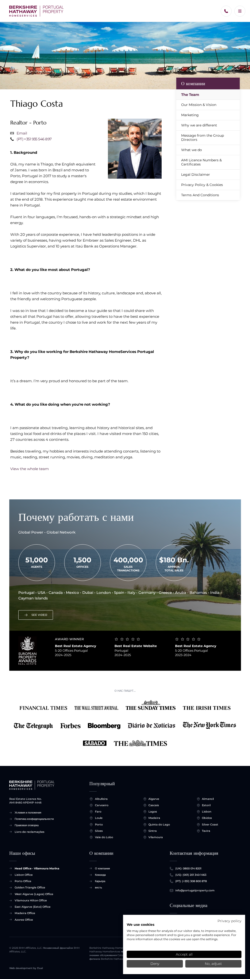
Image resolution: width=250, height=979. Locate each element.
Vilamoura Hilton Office (31, 900)
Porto (99, 824)
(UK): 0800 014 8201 (188, 868)
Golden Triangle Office (30, 887)
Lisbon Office (24, 874)
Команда (100, 874)
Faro (98, 811)
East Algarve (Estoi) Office (33, 906)
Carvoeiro (101, 805)
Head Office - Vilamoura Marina (37, 868)
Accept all (184, 954)
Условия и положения (28, 812)
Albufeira (101, 799)
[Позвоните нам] (226, 11)
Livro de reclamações (29, 832)
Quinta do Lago (159, 824)
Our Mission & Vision (198, 105)
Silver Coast (210, 824)
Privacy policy (229, 921)
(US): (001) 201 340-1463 (190, 874)
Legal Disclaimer (195, 174)
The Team (190, 94)
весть (98, 887)
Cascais (153, 805)
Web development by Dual (26, 968)
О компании (193, 83)
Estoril (206, 805)
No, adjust (213, 964)
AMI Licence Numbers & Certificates (201, 162)
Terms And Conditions (200, 195)
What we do (191, 150)
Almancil (208, 799)
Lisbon (206, 811)
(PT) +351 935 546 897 (34, 139)
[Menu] (239, 11)
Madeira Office (25, 913)
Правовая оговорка (27, 825)
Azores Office (24, 919)
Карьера (100, 881)
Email (22, 133)
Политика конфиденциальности (34, 819)
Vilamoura (155, 837)
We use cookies (140, 925)
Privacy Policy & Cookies (202, 185)
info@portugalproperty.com (195, 890)
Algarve (153, 799)
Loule (99, 818)
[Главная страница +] (36, 11)
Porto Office (23, 881)
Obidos (207, 818)
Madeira (154, 818)
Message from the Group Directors (202, 137)
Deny (154, 964)
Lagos (152, 811)
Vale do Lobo (104, 837)
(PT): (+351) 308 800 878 (191, 881)
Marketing (190, 115)
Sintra (152, 831)
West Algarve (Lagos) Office (34, 894)
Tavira (206, 831)
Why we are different (199, 125)
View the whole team (29, 468)
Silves (99, 831)
